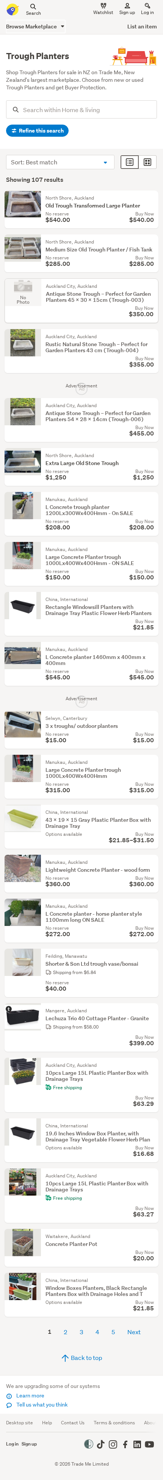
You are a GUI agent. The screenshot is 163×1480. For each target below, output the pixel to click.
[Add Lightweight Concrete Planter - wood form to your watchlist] (150, 862)
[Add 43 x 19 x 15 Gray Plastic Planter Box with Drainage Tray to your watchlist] (150, 812)
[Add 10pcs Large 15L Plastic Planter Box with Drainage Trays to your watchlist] (150, 1065)
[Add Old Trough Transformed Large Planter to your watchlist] (150, 198)
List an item (142, 26)
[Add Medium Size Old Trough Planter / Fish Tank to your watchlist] (150, 242)
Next (134, 1332)
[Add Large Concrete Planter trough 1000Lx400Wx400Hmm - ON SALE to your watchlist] (150, 549)
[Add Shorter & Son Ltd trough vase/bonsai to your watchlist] (150, 956)
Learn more (29, 1395)
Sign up (127, 12)
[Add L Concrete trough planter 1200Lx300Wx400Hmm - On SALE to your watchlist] (150, 499)
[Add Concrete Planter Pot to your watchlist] (150, 1236)
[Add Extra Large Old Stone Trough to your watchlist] (150, 455)
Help (47, 1422)
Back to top (86, 1357)
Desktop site (19, 1422)
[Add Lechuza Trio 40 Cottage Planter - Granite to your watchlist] (150, 1010)
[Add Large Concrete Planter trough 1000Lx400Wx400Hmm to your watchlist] (150, 762)
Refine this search (41, 130)
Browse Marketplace (32, 26)
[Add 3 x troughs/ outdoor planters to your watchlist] (150, 718)
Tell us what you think (41, 1404)
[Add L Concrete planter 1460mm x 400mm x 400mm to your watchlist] (150, 649)
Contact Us (73, 1422)
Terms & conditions (114, 1422)
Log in (147, 12)
